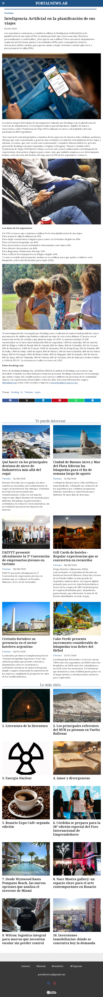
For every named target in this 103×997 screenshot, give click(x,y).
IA (22, 392)
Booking (15, 392)
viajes (38, 392)
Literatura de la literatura (26, 726)
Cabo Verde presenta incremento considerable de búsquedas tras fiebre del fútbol (75, 644)
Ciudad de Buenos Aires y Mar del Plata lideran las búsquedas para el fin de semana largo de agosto (76, 468)
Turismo (9, 13)
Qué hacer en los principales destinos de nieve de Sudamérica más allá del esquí (24, 468)
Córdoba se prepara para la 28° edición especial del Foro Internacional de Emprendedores (76, 828)
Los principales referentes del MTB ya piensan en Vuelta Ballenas (76, 730)
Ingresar (77, 966)
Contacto (25, 966)
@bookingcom (9, 382)
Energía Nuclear (18, 778)
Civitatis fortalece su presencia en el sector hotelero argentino (19, 643)
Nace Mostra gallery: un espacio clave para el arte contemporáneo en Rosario (74, 883)
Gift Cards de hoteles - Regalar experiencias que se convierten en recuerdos (75, 556)
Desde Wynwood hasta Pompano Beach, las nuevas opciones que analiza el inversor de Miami (24, 885)
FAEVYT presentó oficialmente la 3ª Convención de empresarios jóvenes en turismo (26, 558)
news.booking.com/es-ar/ (64, 382)
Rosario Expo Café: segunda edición (26, 825)
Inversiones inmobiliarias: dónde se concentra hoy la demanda (74, 939)
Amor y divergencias (73, 778)
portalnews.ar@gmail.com (51, 974)
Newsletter (57, 966)
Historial (40, 966)
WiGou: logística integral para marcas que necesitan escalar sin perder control (24, 939)
